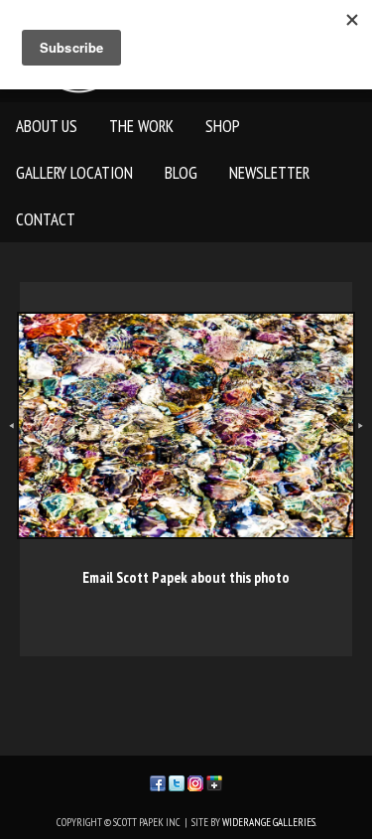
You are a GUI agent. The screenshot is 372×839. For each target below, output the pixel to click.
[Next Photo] (363, 449)
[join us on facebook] (158, 780)
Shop (222, 126)
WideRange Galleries (268, 822)
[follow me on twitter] (177, 780)
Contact (45, 219)
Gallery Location (74, 173)
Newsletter (269, 173)
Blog (181, 173)
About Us (46, 126)
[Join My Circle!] (214, 780)
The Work (141, 126)
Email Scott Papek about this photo (186, 577)
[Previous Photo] (8, 449)
